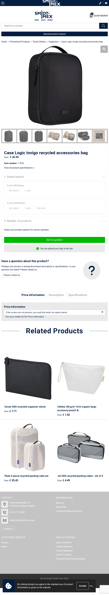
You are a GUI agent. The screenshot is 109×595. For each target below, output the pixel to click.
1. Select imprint (14, 176)
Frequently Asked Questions (69, 511)
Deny (91, 586)
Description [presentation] (56, 295)
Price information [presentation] (33, 295)
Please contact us (11, 275)
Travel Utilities (39, 41)
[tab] (33, 295)
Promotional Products (20, 41)
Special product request (54, 34)
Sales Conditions (64, 542)
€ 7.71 (10, 411)
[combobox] (50, 26)
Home (4, 41)
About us (60, 503)
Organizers (54, 41)
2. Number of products (18, 221)
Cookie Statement (64, 546)
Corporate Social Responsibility (70, 559)
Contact (4, 542)
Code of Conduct (63, 554)
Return (4, 546)
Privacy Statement (64, 550)
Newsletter (61, 507)
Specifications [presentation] (77, 295)
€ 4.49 (63, 480)
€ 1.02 (63, 414)
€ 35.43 (11, 480)
